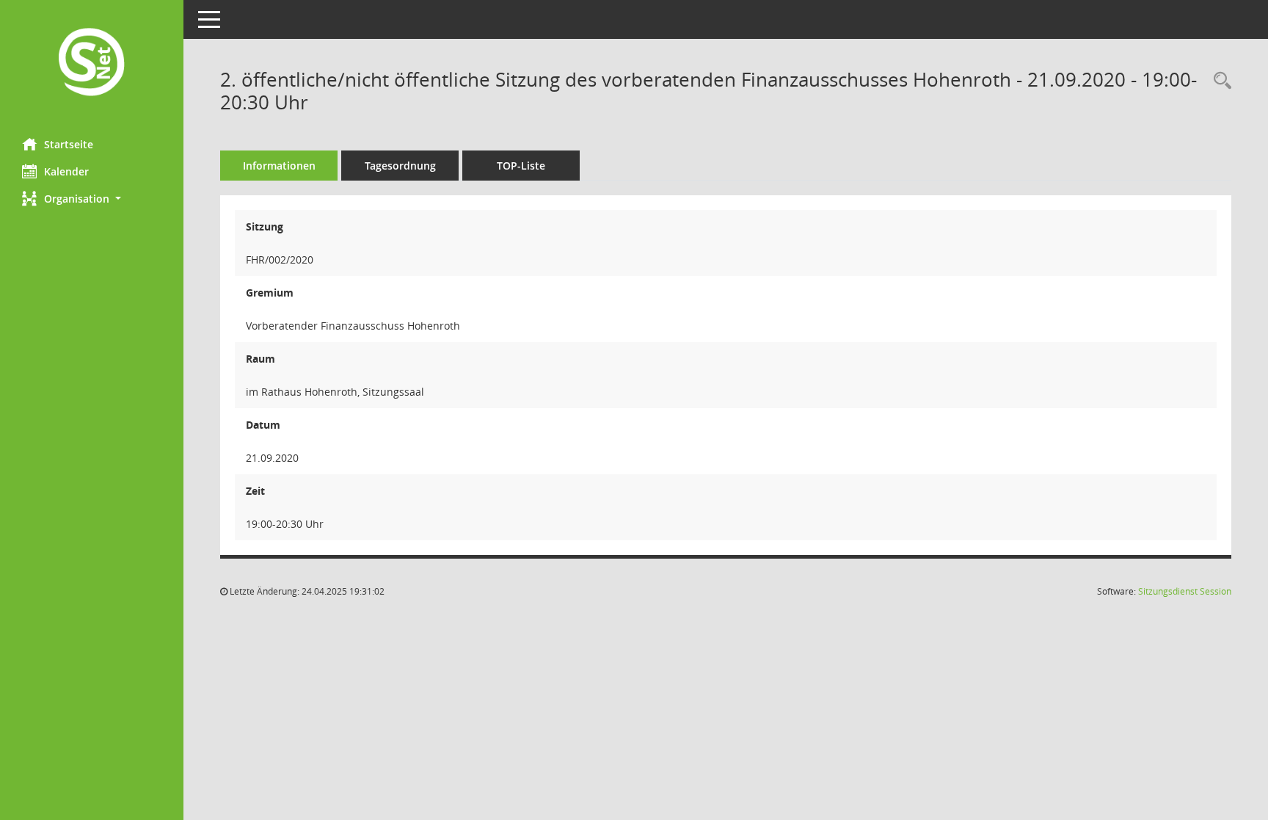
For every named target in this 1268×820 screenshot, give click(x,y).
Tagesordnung (400, 166)
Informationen (279, 166)
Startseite (68, 144)
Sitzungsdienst (1184, 591)
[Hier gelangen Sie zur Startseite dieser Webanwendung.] (91, 63)
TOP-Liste (521, 166)
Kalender (66, 171)
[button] (91, 198)
